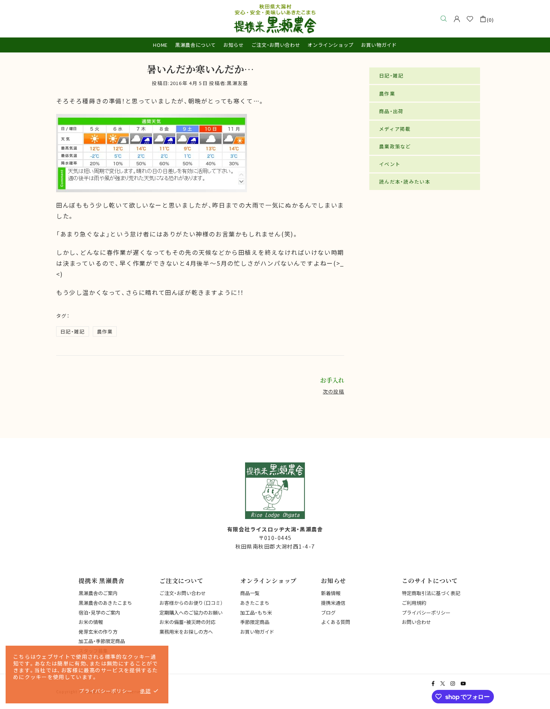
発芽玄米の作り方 (98, 631)
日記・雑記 (72, 331)
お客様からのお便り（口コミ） (191, 603)
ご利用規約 (414, 603)
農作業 (105, 331)
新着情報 (330, 593)
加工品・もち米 (256, 612)
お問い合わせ (416, 622)
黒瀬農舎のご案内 (98, 593)
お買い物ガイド (257, 631)
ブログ (328, 612)
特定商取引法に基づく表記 (431, 593)
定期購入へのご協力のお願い (191, 612)
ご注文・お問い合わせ (182, 593)
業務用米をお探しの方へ (186, 631)
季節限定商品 (254, 622)
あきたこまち (254, 603)
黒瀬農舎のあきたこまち (105, 603)
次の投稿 (333, 391)
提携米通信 (333, 603)
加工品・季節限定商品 (102, 641)
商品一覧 (250, 593)
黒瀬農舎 (275, 18)
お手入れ (332, 380)
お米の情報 (91, 622)
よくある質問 (335, 622)
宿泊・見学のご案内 (99, 612)
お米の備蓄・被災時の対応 (187, 622)
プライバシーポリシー (426, 612)
